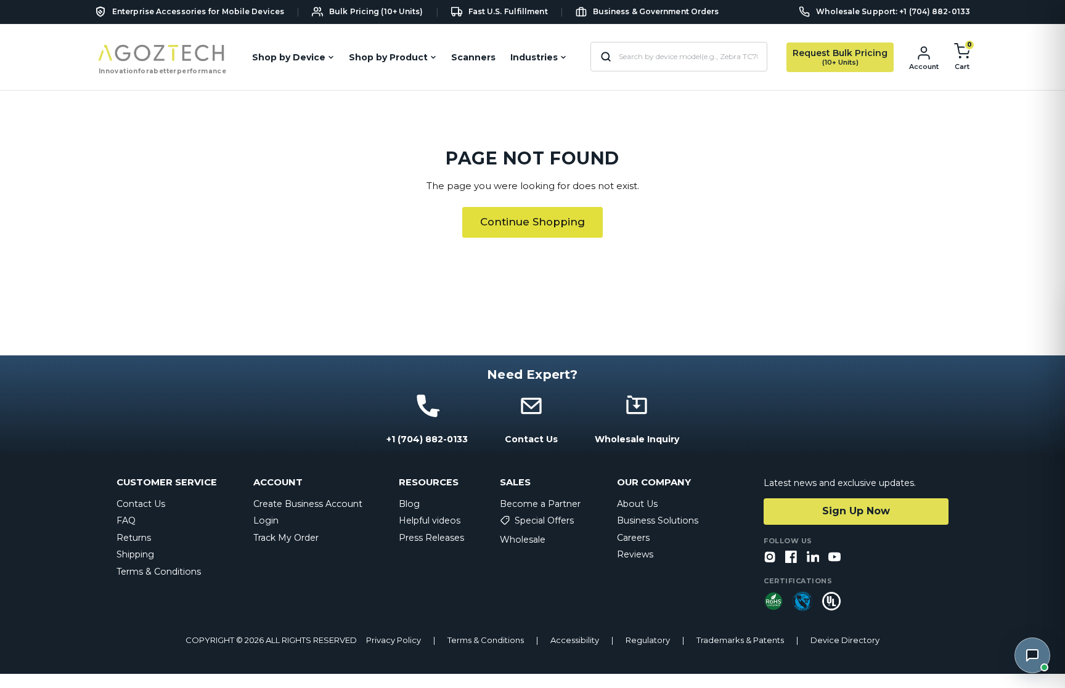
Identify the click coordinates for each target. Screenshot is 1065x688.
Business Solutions (657, 520)
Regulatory (648, 640)
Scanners (473, 57)
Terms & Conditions (158, 571)
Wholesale (522, 539)
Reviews (635, 554)
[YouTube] (834, 558)
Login (266, 520)
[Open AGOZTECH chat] (1032, 655)
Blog (409, 503)
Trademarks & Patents (740, 640)
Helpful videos (429, 520)
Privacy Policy (393, 640)
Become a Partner (540, 503)
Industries (534, 57)
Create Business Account (307, 503)
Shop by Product (388, 57)
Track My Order (286, 537)
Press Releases (431, 537)
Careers (633, 537)
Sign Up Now (856, 511)
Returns (133, 537)
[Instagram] (770, 558)
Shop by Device (288, 57)
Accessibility (574, 640)
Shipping (135, 554)
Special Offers (544, 520)
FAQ (126, 520)
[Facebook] (791, 558)
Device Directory (844, 640)
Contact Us (140, 503)
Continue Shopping (532, 222)
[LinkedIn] (813, 558)
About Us (637, 503)
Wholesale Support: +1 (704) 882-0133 (893, 11)
